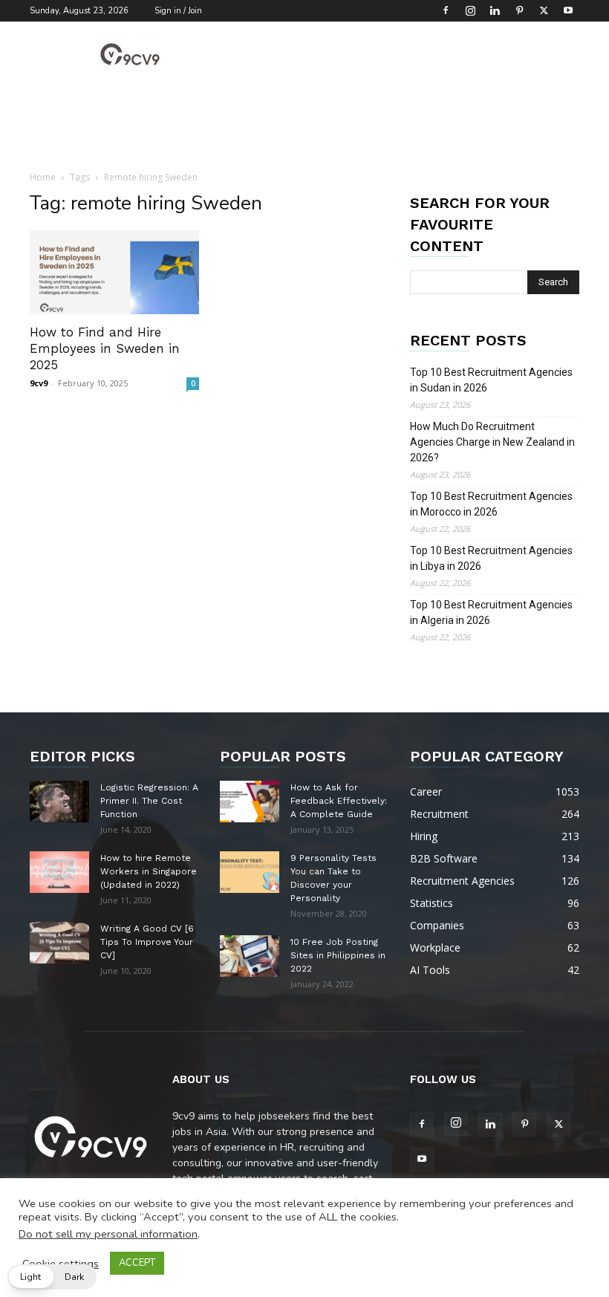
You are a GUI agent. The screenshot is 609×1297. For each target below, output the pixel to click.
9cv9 (39, 383)
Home (43, 177)
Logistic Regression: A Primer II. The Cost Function (149, 800)
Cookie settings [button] (60, 1263)
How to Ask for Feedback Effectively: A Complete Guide (338, 800)
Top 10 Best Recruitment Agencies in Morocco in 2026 (491, 504)
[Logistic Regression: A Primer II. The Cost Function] (59, 801)
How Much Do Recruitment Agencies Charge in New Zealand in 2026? (492, 442)
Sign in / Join (178, 10)
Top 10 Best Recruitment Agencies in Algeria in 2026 (491, 612)
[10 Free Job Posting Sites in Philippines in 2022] (249, 956)
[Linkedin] (494, 10)
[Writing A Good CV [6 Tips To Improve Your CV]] (59, 942)
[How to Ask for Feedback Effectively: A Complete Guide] (249, 801)
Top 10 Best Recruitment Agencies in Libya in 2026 (491, 558)
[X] (544, 10)
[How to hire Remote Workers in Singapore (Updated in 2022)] (59, 872)
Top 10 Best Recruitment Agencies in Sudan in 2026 (491, 380)
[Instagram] (470, 10)
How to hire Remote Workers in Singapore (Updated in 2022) (148, 871)
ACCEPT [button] (137, 1263)
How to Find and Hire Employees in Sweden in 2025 (105, 348)
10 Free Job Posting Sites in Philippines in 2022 (337, 955)
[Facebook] (445, 10)
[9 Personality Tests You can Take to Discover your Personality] (249, 872)
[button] (52, 1277)
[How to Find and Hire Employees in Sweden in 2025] (114, 272)
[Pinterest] (519, 10)
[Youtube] (568, 10)
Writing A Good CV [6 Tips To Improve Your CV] (147, 941)
